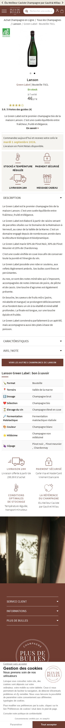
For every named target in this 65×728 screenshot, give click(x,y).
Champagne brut (41, 396)
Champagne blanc (42, 426)
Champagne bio (41, 403)
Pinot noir (38, 443)
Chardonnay (41, 447)
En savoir (32, 128)
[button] (32, 198)
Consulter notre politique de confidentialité (22, 713)
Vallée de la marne (42, 389)
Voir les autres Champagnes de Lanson (32, 362)
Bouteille (37, 383)
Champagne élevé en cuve (46, 409)
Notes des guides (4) (17, 109)
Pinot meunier (54, 443)
